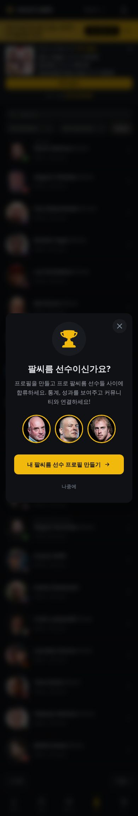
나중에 (69, 486)
